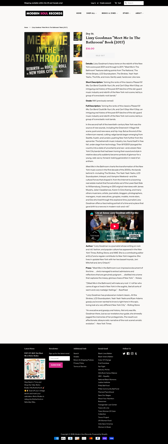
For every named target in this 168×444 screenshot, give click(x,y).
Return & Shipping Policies (84, 360)
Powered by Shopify (99, 434)
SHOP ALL (90, 13)
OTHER (126, 13)
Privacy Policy (79, 363)
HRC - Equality (103, 376)
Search (76, 353)
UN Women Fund (104, 421)
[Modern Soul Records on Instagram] (132, 354)
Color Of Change (104, 360)
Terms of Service (80, 366)
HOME (79, 13)
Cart (119, 3)
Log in (93, 3)
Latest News (29, 349)
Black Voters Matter (105, 357)
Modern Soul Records (83, 434)
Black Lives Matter (105, 353)
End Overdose (103, 363)
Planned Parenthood (106, 392)
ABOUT (139, 13)
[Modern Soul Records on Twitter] (124, 354)
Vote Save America (105, 424)
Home (26, 27)
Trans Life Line (103, 408)
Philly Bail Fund (103, 385)
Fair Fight (101, 366)
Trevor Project (103, 417)
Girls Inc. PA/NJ (104, 370)
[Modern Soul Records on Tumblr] (136, 354)
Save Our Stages (104, 395)
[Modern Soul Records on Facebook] (128, 354)
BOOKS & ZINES (109, 13)
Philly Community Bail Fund (108, 389)
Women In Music (104, 427)
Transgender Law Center (107, 405)
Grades (76, 357)
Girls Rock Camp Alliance (107, 373)
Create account (105, 3)
